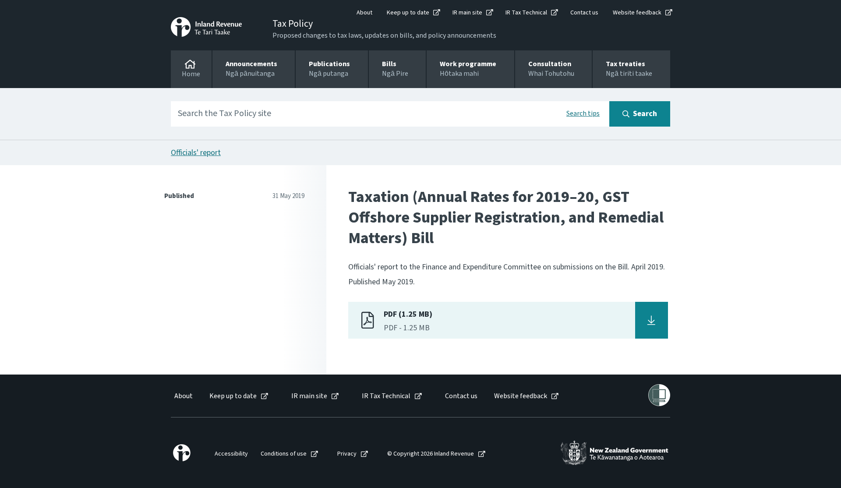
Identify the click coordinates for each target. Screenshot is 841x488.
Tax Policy (292, 24)
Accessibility (231, 454)
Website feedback (637, 12)
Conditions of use (284, 454)
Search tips (583, 113)
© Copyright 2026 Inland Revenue (430, 454)
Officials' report (196, 152)
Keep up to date (408, 12)
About (364, 12)
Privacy (347, 454)
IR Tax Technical (526, 12)
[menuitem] (183, 396)
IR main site (467, 12)
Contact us (584, 12)
